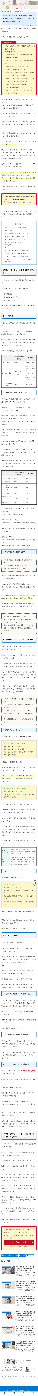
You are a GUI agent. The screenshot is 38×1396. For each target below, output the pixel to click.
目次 (16, 224)
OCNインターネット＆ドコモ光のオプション (17, 228)
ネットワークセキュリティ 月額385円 (17, 256)
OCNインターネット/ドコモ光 (10, 1255)
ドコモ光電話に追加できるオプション (17, 233)
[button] (34, 683)
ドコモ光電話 (8, 230)
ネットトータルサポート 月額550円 (16, 253)
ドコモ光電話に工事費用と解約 (15, 236)
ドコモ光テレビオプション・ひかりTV (15, 239)
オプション (31, 1255)
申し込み (23, 1255)
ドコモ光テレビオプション (14, 242)
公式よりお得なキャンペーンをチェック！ (19, 202)
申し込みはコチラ (19, 1242)
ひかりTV (9, 245)
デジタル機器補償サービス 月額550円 (17, 250)
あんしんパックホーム (11, 248)
